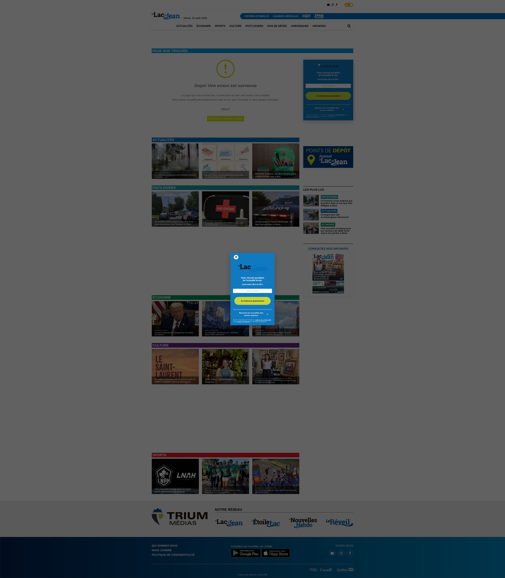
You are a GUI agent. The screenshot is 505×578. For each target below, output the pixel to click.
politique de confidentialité (263, 320)
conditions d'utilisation (243, 321)
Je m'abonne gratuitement (252, 301)
